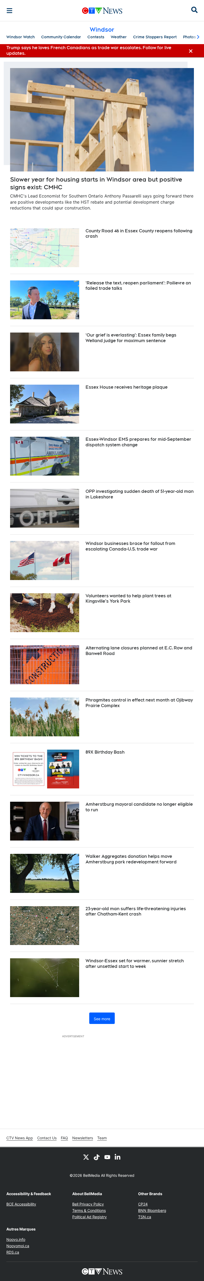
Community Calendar (61, 37)
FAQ (64, 1138)
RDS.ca (12, 1252)
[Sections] (9, 10)
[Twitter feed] (86, 1157)
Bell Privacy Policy (88, 1204)
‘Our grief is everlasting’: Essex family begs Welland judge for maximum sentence (131, 338)
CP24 (143, 1204)
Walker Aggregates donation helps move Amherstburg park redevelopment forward (131, 859)
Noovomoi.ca (17, 1246)
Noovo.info (15, 1239)
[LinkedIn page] (118, 1157)
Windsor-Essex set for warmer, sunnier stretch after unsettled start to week (135, 963)
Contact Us (47, 1138)
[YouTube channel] (107, 1157)
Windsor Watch (20, 37)
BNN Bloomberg (152, 1210)
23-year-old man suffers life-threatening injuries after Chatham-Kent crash (136, 911)
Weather (119, 37)
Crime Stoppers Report (155, 37)
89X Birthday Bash (105, 752)
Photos (189, 37)
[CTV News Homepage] (102, 10)
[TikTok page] (97, 1157)
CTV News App (19, 1138)
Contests (95, 37)
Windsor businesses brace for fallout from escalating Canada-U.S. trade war (130, 546)
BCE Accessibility (21, 1204)
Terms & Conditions (89, 1210)
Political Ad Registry (89, 1217)
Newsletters (82, 1138)
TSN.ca (144, 1217)
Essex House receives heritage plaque (127, 387)
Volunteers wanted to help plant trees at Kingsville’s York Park (128, 598)
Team (102, 1138)
